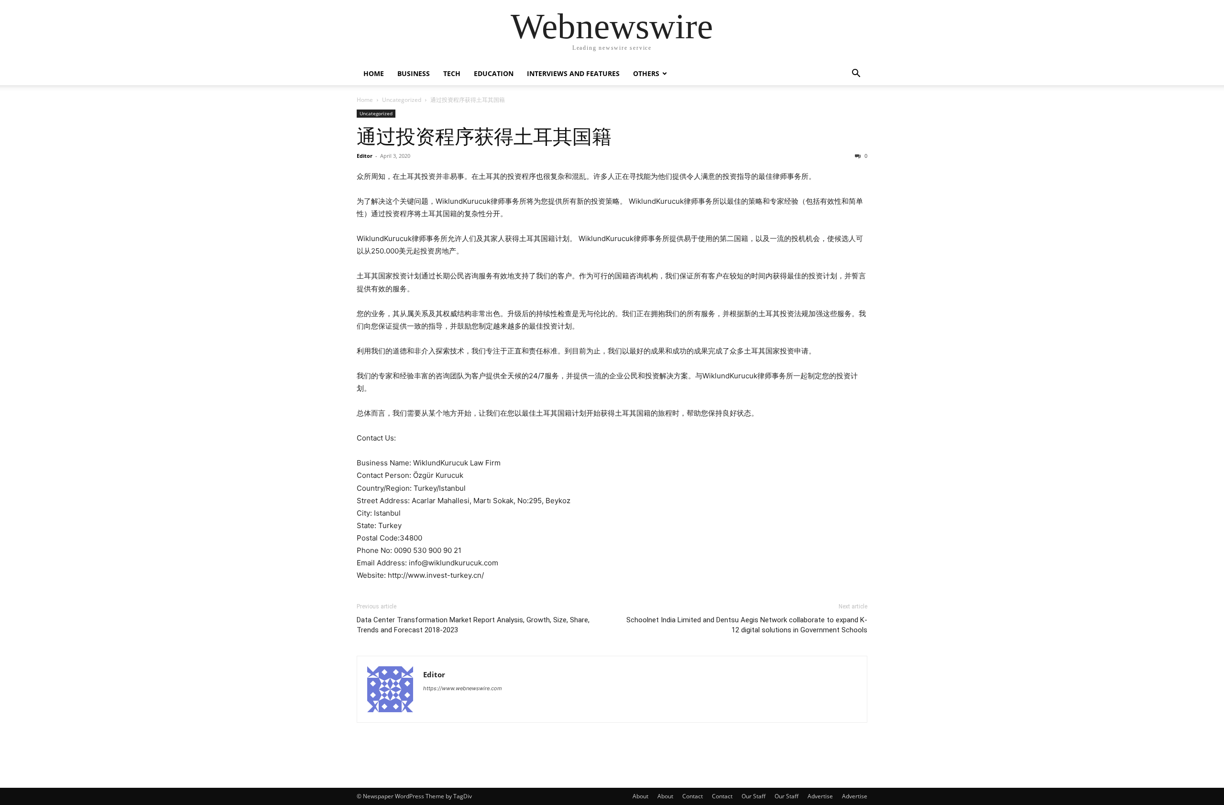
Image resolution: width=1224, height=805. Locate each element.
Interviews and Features (573, 73)
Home (373, 73)
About (640, 796)
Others (646, 73)
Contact (692, 796)
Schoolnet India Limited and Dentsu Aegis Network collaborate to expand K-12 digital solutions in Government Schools (746, 625)
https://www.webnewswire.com (462, 688)
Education (494, 73)
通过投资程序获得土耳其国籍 (484, 136)
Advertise (820, 796)
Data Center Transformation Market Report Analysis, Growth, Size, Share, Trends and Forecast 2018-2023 (473, 625)
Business (413, 73)
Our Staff (753, 796)
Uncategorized (401, 100)
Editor (364, 155)
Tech (451, 73)
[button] (855, 74)
